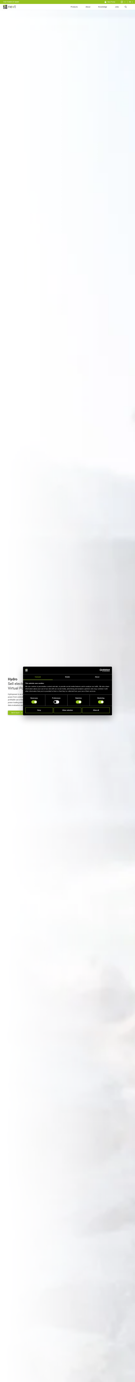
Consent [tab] (38, 677)
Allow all (96, 710)
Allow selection (67, 710)
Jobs (117, 7)
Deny (39, 710)
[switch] (56, 702)
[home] (9, 7)
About (88, 7)
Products (74, 7)
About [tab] (97, 677)
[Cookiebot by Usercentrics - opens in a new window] (101, 670)
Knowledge (102, 7)
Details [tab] (67, 677)
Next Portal (111, 2)
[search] (126, 7)
